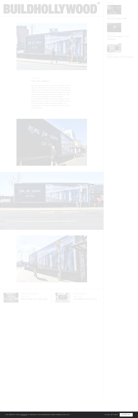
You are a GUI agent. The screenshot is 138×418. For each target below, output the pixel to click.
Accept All (126, 414)
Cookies (23, 414)
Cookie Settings (111, 414)
